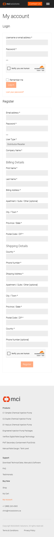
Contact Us (35, 3)
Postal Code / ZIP (14, 234)
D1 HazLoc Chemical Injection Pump (17, 424)
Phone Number (13, 262)
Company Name (14, 150)
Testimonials (8, 474)
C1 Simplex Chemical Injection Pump (17, 413)
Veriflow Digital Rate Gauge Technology (18, 436)
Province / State (14, 223)
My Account (7, 499)
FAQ (4, 468)
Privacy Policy (29, 530)
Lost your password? (15, 92)
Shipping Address (14, 273)
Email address (17, 112)
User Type (11, 139)
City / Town (12, 212)
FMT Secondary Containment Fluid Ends (19, 442)
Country (10, 251)
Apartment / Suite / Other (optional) (22, 201)
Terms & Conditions (10, 530)
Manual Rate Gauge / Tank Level (16, 448)
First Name (11, 168)
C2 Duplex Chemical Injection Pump (17, 419)
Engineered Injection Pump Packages (18, 430)
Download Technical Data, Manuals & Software (21, 462)
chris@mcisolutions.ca (12, 510)
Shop (5, 487)
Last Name (11, 179)
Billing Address (13, 190)
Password (15, 49)
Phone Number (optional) (17, 339)
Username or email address (23, 37)
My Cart (6, 493)
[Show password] (7, 60)
